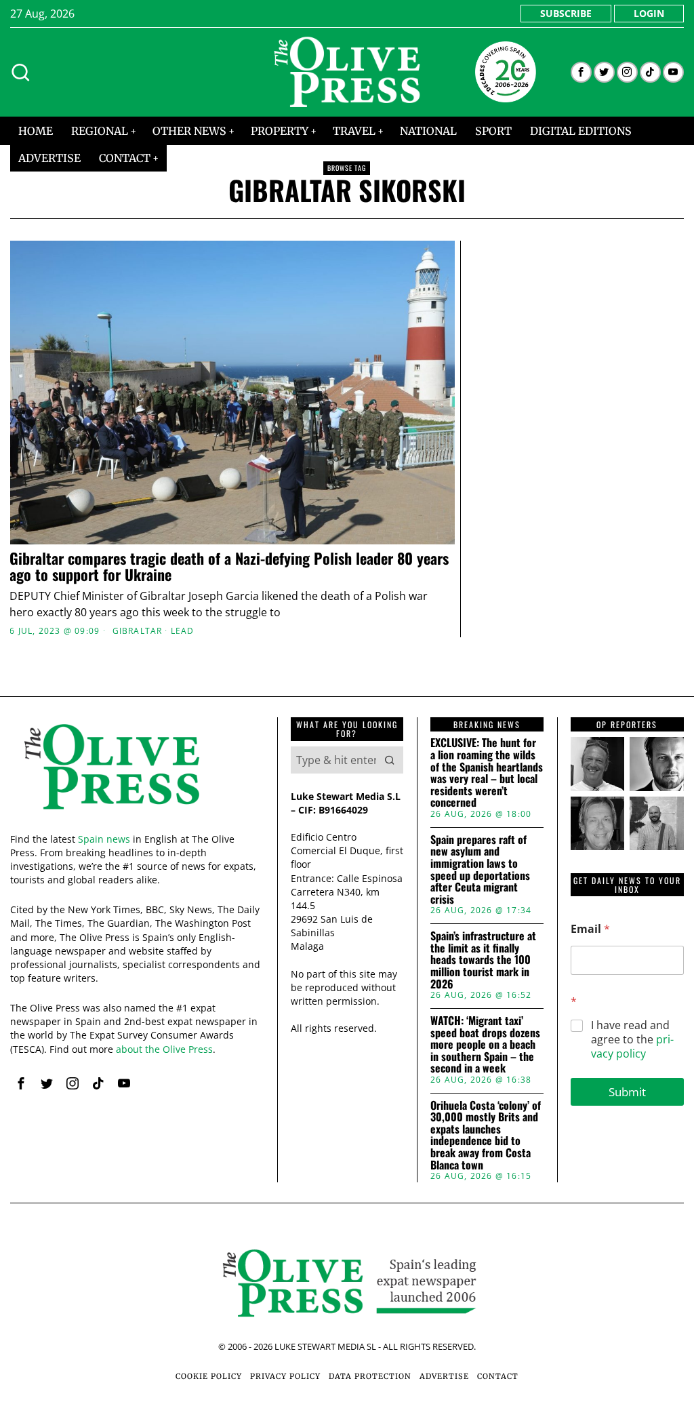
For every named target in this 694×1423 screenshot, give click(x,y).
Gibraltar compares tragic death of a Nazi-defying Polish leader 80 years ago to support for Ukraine (229, 566)
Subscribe (566, 13)
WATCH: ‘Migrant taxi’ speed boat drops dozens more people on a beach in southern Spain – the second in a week (485, 1045)
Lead (183, 631)
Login (649, 13)
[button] (389, 760)
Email (590, 929)
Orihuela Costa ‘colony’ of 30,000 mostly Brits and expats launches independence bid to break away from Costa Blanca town (485, 1135)
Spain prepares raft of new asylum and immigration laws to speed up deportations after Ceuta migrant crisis (480, 870)
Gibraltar (138, 631)
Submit (627, 1092)
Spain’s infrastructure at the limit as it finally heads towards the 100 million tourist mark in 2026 (483, 960)
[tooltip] (581, 72)
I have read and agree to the (632, 1039)
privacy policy (632, 1046)
